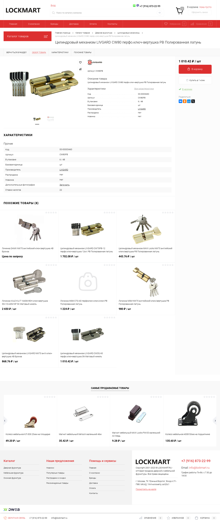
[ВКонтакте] (180, 101)
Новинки (50, 468)
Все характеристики (144, 88)
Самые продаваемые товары (110, 388)
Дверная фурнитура (12, 468)
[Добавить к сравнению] (80, 69)
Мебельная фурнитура (13, 473)
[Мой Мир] (189, 101)
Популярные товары (55, 473)
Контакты (112, 24)
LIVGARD (142, 109)
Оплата (93, 24)
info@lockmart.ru (199, 467)
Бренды (54, 24)
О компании (34, 24)
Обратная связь (16, 518)
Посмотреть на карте (146, 489)
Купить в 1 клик (197, 80)
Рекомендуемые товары (57, 483)
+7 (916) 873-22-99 (38, 518)
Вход (53, 5)
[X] (193, 101)
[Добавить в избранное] (80, 62)
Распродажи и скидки (56, 478)
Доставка (74, 24)
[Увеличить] (43, 83)
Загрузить (65, 185)
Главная (13, 24)
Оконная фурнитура (12, 478)
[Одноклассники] (184, 101)
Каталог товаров (17, 36)
